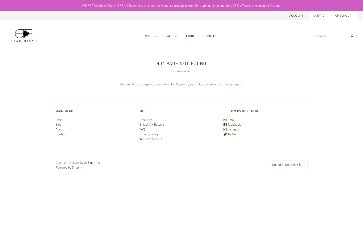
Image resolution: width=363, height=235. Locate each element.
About (190, 36)
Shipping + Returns (151, 124)
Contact (211, 36)
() (319, 15)
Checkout (343, 15)
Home (177, 71)
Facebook (234, 124)
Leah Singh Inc (90, 162)
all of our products (230, 84)
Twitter (232, 134)
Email (231, 120)
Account (296, 15)
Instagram (234, 129)
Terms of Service (150, 139)
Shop (149, 36)
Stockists (145, 120)
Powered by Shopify (68, 167)
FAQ (142, 129)
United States (286, 164)
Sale (169, 36)
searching (196, 84)
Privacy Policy (148, 134)
